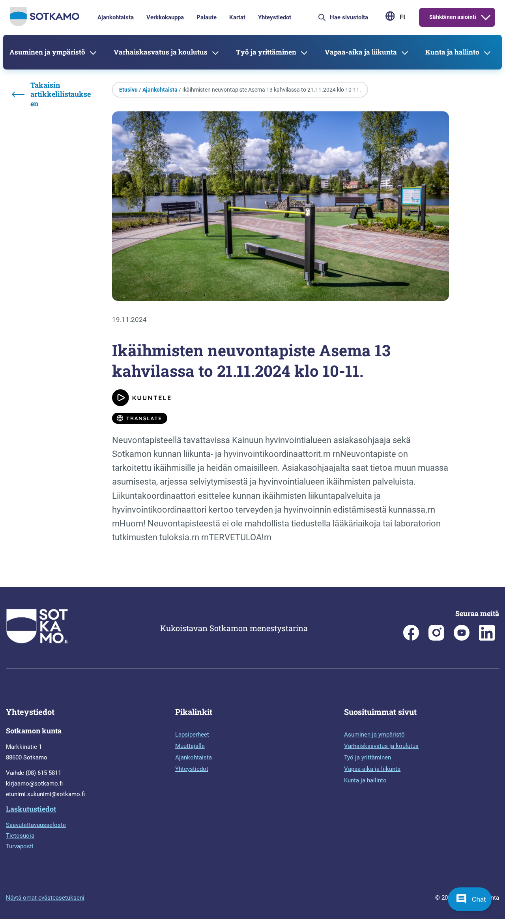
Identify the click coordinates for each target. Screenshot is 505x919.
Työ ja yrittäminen (266, 51)
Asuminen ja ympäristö (47, 51)
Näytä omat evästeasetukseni (45, 897)
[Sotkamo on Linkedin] (487, 638)
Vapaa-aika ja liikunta (361, 51)
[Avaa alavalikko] (485, 17)
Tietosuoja (20, 835)
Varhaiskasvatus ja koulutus (161, 51)
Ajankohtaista (115, 17)
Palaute (206, 17)
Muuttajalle (190, 746)
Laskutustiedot (31, 809)
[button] (470, 899)
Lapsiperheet (192, 734)
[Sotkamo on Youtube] (461, 638)
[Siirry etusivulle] (44, 24)
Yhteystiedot (274, 17)
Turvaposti (20, 846)
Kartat (237, 17)
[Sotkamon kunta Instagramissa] (436, 638)
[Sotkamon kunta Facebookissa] (411, 638)
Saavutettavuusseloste (36, 825)
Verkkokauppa (165, 17)
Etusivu (128, 89)
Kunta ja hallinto (452, 51)
